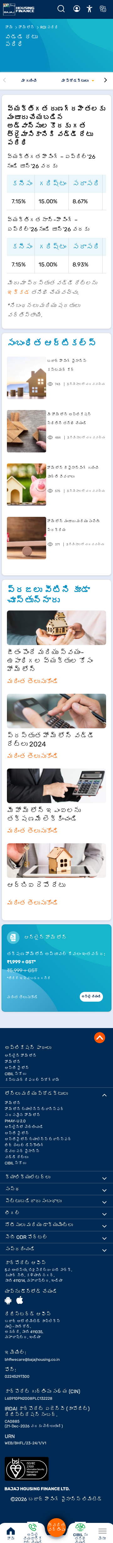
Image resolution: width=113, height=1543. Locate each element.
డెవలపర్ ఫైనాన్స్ (22, 1151)
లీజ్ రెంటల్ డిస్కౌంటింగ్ (24, 1145)
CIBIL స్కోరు (15, 1074)
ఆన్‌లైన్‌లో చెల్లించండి (24, 1127)
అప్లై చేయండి (91, 997)
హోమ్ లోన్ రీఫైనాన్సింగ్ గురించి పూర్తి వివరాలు (73, 472)
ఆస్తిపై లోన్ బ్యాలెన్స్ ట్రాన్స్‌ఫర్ (38, 1139)
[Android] (8, 1300)
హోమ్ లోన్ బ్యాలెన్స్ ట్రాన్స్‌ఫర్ (34, 1109)
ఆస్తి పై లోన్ (17, 1068)
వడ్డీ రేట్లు (16, 1157)
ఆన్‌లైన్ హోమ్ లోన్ (21, 1055)
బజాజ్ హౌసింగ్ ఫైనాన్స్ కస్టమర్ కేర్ (67, 365)
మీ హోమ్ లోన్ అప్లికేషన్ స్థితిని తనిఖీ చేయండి (69, 418)
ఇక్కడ (18, 292)
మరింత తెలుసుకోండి (33, 681)
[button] (89, 8)
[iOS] (19, 1300)
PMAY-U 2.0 (15, 1121)
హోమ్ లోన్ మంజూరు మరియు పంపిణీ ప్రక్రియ (73, 525)
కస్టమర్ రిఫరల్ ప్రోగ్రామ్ (32, 1080)
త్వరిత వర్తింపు (56, 1527)
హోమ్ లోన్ (13, 1062)
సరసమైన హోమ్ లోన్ (22, 1115)
